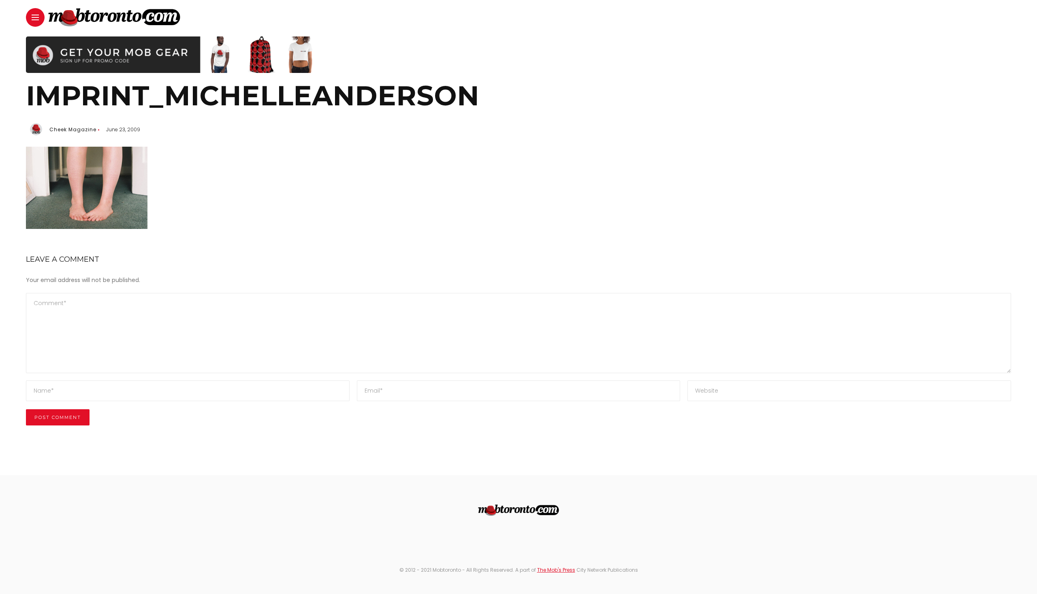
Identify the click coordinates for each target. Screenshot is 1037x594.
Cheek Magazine (72, 129)
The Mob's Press (556, 569)
